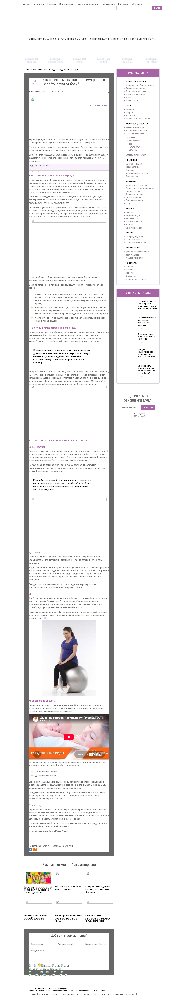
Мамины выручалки (135, 134)
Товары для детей (134, 237)
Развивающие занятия (136, 130)
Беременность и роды (45, 69)
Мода (128, 203)
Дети (128, 105)
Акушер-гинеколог (134, 258)
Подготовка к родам (69, 69)
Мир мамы (131, 181)
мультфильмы (135, 147)
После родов (132, 100)
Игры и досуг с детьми (137, 123)
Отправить (148, 407)
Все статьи (38, 4)
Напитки (130, 224)
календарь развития (127, 60)
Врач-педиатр (132, 255)
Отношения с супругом (136, 185)
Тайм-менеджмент (135, 200)
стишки (132, 138)
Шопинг (129, 232)
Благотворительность (87, 4)
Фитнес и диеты (133, 197)
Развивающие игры (135, 127)
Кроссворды (131, 276)
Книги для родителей (136, 243)
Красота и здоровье (135, 194)
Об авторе (137, 4)
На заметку (131, 263)
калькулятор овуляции (31, 60)
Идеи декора (132, 176)
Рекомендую (108, 4)
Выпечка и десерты (135, 221)
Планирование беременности (140, 85)
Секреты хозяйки (134, 228)
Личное (129, 267)
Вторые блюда (133, 218)
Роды (128, 97)
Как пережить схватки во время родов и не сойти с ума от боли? (146, 369)
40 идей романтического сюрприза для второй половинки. (146, 353)
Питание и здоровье (135, 88)
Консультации (133, 247)
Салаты (129, 212)
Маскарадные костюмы (137, 173)
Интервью (130, 270)
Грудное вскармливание (137, 252)
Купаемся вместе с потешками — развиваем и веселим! (147, 321)
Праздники (131, 160)
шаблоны (133, 150)
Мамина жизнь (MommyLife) (92, 24)
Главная (25, 4)
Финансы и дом (133, 191)
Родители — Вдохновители (60, 4)
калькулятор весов (79, 60)
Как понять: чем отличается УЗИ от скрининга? (146, 336)
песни (131, 144)
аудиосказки (135, 141)
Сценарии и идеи (134, 164)
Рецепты (130, 208)
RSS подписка (140, 414)
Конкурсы (123, 4)
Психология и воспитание (138, 119)
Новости (130, 273)
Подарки (130, 170)
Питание (130, 109)
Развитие (130, 115)
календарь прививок (151, 60)
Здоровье (130, 112)
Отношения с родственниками (140, 188)
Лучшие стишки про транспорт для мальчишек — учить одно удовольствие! (147, 305)
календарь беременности (56, 60)
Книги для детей (133, 240)
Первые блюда (133, 215)
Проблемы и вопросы (136, 91)
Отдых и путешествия (136, 155)
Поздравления (133, 167)
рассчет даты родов (104, 60)
